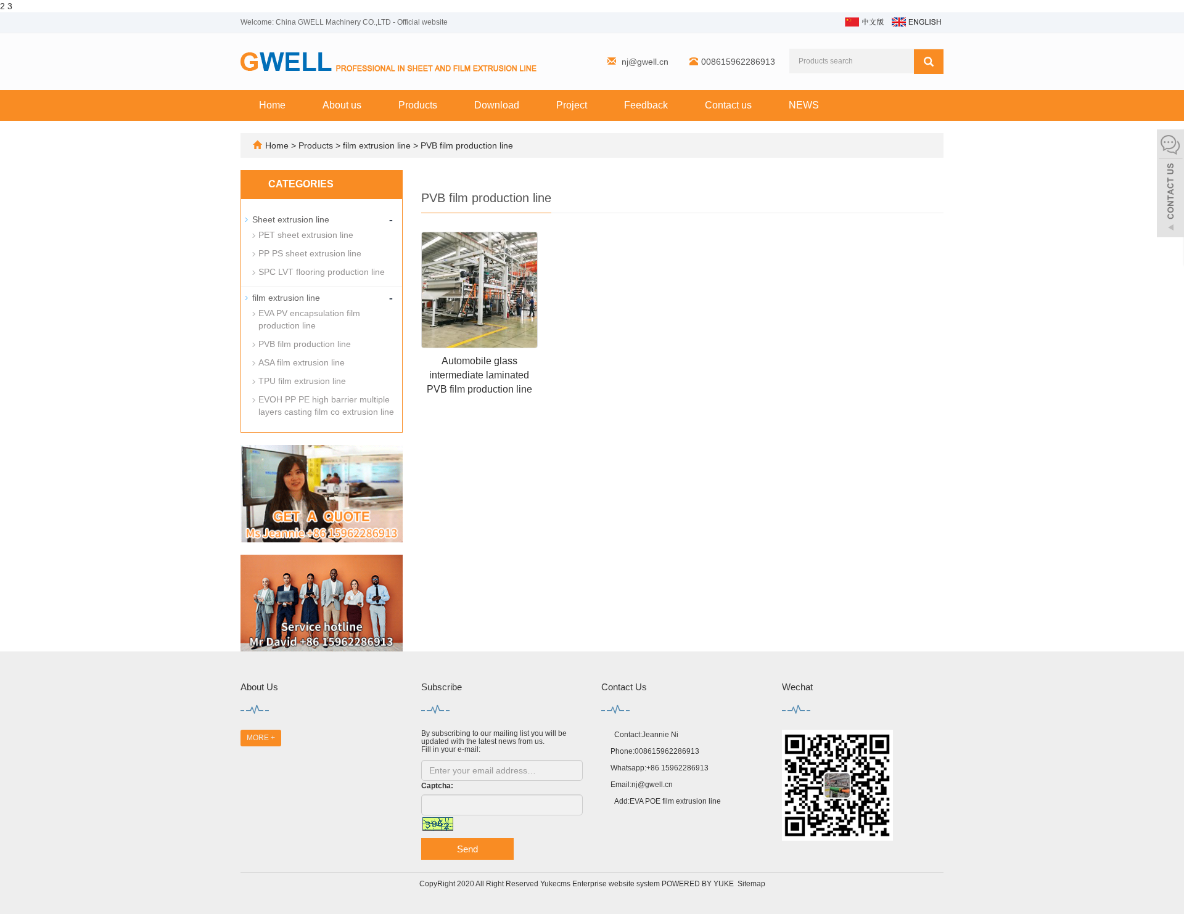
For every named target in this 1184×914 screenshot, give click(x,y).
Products (417, 105)
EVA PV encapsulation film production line (309, 319)
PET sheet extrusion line (305, 235)
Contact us (728, 105)
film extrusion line (376, 145)
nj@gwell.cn (645, 62)
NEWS (804, 105)
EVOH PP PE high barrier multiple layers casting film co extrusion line (326, 405)
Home (272, 105)
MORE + (261, 737)
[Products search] (929, 61)
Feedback (646, 105)
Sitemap (751, 883)
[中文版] (863, 21)
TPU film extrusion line (302, 381)
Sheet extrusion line (290, 219)
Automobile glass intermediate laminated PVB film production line (479, 375)
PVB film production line (465, 145)
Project (571, 105)
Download (496, 105)
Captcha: (437, 785)
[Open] (1170, 184)
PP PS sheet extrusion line (309, 253)
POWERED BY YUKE (699, 883)
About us (342, 105)
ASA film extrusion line (301, 362)
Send (467, 849)
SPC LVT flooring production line (321, 272)
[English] (916, 21)
